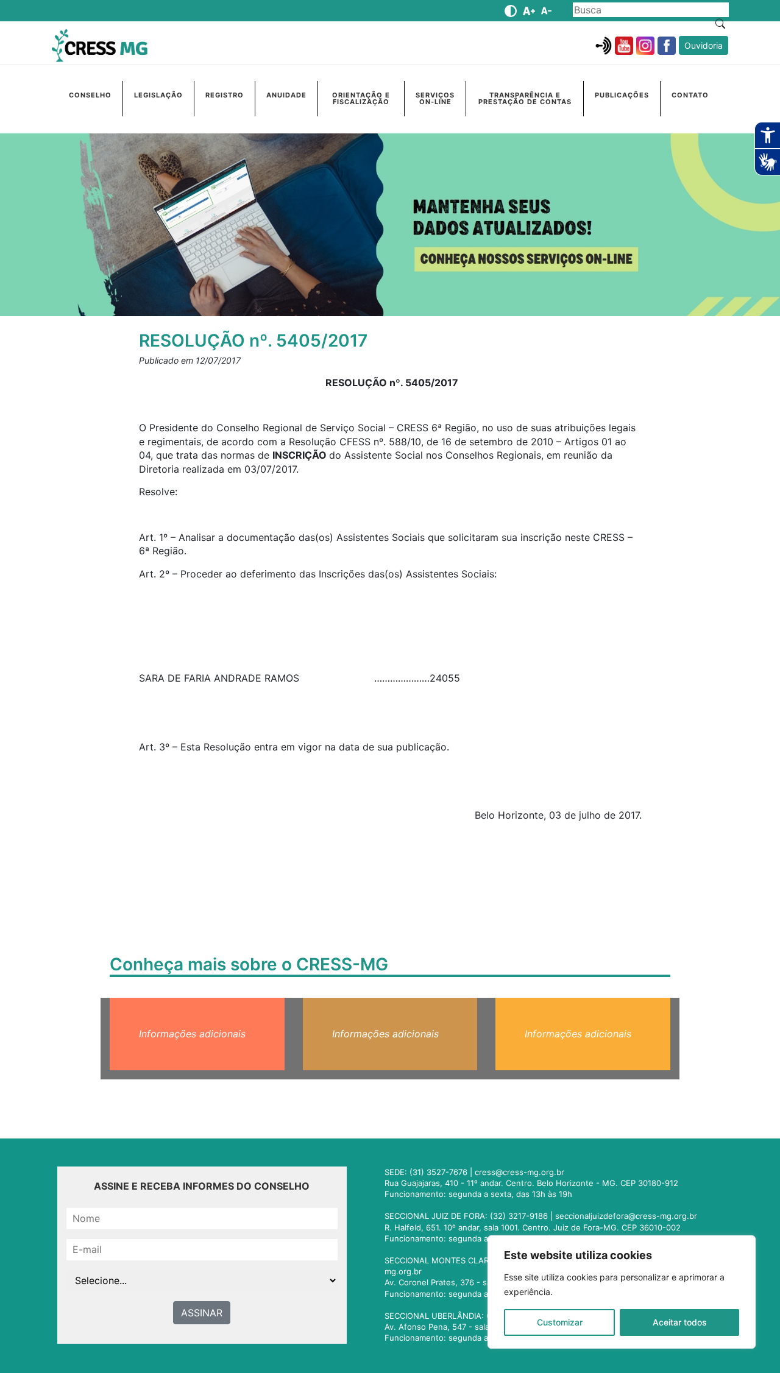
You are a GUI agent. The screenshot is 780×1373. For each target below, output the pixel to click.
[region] (622, 1292)
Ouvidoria (703, 45)
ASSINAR (201, 1313)
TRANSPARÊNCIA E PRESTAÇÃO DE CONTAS (525, 98)
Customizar (560, 1322)
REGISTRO (224, 95)
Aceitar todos (680, 1322)
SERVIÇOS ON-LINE (435, 98)
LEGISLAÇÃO (158, 95)
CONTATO (690, 95)
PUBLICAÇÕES (622, 95)
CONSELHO (90, 95)
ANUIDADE (286, 95)
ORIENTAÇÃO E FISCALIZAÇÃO (361, 98)
